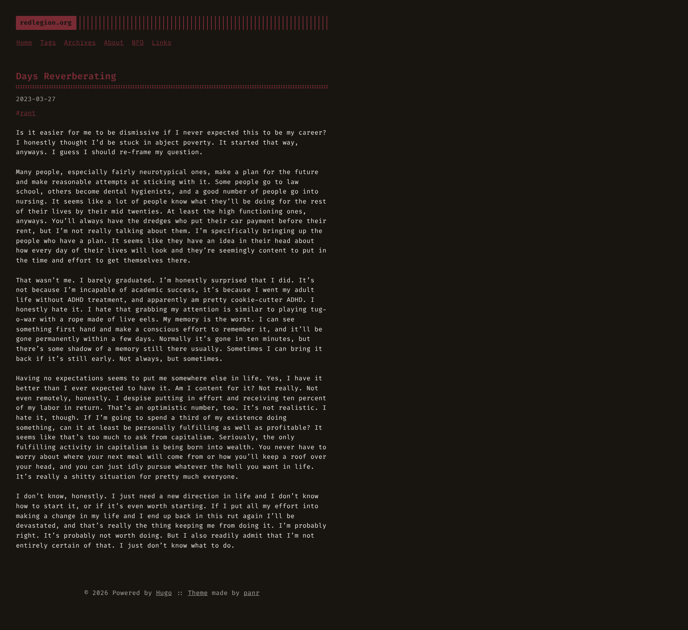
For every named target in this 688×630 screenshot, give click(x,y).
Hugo (164, 593)
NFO (138, 42)
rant (28, 113)
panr (252, 593)
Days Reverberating (66, 76)
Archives (80, 42)
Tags (48, 42)
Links (162, 42)
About (114, 42)
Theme (198, 593)
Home (24, 42)
